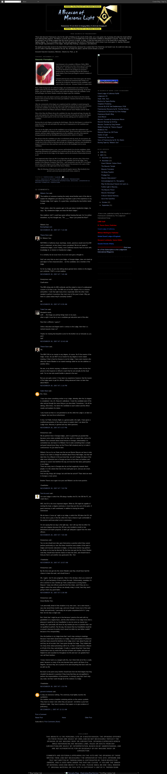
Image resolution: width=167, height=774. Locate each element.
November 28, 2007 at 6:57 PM (53, 427)
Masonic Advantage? (108, 193)
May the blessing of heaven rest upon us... (115, 184)
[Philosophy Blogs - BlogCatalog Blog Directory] (82, 773)
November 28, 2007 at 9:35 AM (53, 304)
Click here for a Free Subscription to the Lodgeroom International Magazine (114, 250)
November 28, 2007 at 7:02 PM (53, 488)
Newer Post (39, 717)
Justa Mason (102, 117)
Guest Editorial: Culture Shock (111, 163)
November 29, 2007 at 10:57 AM (54, 562)
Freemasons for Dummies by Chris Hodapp (112, 111)
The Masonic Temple (108, 166)
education (65, 179)
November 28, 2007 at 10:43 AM (54, 341)
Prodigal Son (105, 175)
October (105, 202)
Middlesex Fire (102, 130)
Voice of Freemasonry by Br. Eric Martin (111, 140)
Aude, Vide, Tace (103, 99)
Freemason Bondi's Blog (106, 114)
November (105, 161)
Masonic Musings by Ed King (107, 122)
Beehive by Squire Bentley (106, 101)
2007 (102, 155)
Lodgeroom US (102, 96)
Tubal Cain (43, 309)
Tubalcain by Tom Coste (106, 137)
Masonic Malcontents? (108, 178)
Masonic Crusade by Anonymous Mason (111, 119)
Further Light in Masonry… (110, 187)
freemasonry (75, 179)
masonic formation (42, 182)
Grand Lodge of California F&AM (108, 93)
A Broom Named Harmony (109, 196)
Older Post (88, 717)
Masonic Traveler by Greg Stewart (109, 124)
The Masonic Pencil (107, 190)
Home (64, 717)
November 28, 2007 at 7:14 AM (53, 230)
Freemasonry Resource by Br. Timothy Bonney (113, 109)
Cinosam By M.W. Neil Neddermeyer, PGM (112, 106)
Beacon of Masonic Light (50, 179)
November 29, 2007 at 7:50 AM (53, 535)
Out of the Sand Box (108, 199)
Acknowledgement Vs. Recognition (112, 181)
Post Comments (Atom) (52, 721)
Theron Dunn (55, 182)
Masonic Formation (107, 169)
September (106, 205)
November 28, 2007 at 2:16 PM (53, 385)
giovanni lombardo (46, 691)
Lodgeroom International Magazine (64, 180)
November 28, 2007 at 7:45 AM (53, 274)
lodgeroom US (84, 180)
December (105, 158)
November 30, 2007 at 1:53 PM (53, 686)
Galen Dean (44, 391)
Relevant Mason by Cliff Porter (108, 132)
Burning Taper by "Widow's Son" (108, 142)
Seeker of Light (103, 135)
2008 (102, 152)
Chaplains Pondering (104, 104)
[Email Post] (63, 177)
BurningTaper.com (46, 227)
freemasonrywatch (42, 180)
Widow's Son (44, 193)
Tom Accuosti (44, 493)
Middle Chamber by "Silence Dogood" (110, 127)
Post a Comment (40, 714)
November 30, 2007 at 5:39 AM (53, 593)
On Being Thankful (107, 172)
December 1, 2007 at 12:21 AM (53, 709)
